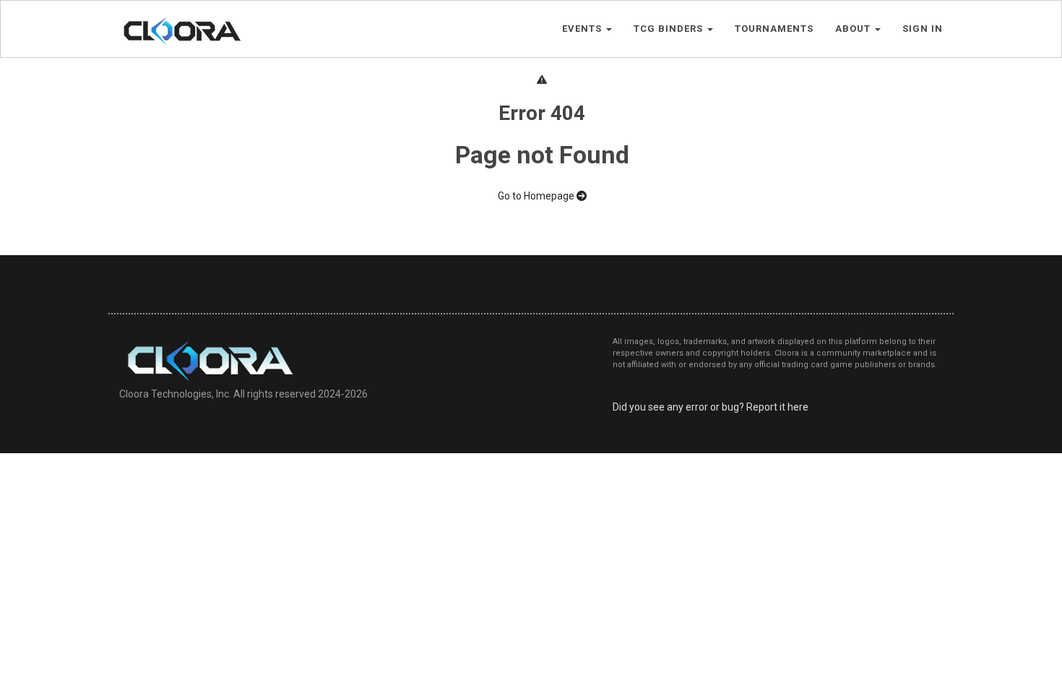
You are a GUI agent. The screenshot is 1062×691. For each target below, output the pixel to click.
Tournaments (774, 28)
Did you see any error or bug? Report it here (710, 407)
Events (583, 28)
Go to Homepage (537, 196)
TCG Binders (670, 28)
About (854, 28)
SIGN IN (922, 28)
